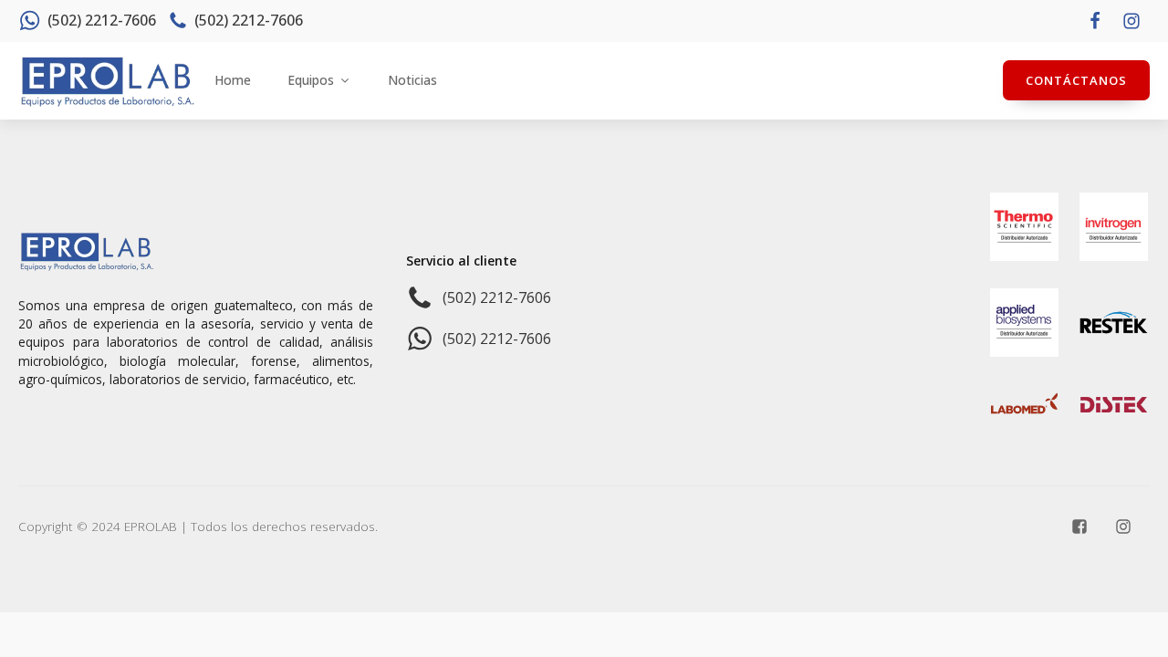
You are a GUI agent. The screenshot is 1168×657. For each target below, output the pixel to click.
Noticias (412, 80)
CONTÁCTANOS (1076, 80)
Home (232, 80)
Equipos (310, 80)
